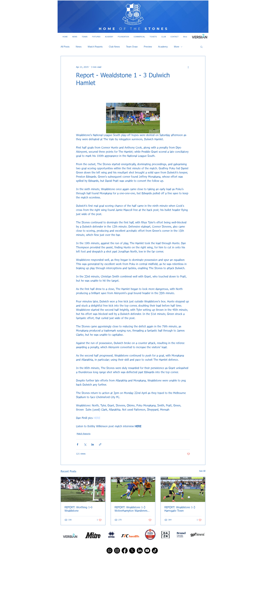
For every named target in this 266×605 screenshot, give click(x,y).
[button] (74, 36)
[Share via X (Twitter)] (85, 444)
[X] (132, 551)
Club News (114, 46)
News (79, 46)
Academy (163, 46)
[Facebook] (125, 551)
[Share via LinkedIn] (92, 444)
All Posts (65, 46)
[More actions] (188, 67)
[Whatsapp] (110, 551)
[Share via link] (100, 444)
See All (202, 471)
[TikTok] (155, 551)
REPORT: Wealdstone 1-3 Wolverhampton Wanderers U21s (131, 509)
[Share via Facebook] (77, 444)
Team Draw (132, 46)
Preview (148, 46)
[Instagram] (117, 551)
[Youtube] (147, 551)
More (176, 46)
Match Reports (95, 46)
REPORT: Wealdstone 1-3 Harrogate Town (179, 509)
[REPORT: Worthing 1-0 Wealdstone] (83, 489)
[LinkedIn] (140, 551)
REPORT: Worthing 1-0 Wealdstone (78, 509)
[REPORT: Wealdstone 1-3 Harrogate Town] (183, 489)
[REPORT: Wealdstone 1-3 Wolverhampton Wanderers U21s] (133, 489)
